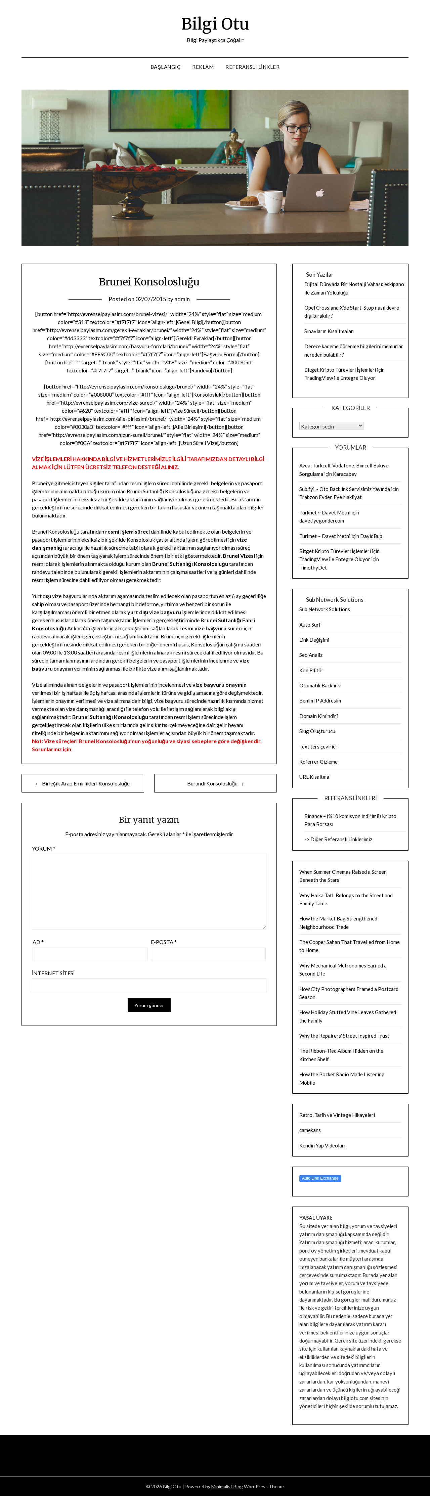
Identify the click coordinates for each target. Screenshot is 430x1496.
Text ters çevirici (318, 746)
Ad (38, 942)
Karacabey (345, 474)
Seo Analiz (310, 655)
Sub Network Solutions (324, 609)
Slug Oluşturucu (317, 731)
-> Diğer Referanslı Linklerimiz (338, 839)
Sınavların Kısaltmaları (329, 331)
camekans (310, 1130)
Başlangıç (165, 67)
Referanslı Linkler (252, 67)
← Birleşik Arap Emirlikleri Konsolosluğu (83, 783)
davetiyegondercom (321, 520)
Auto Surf (310, 625)
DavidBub (371, 536)
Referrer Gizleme (318, 762)
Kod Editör (311, 670)
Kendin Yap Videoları (322, 1145)
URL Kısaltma (314, 777)
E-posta (164, 942)
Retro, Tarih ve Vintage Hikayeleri (337, 1115)
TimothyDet (313, 567)
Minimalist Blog (227, 1486)
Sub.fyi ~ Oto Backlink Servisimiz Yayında (344, 489)
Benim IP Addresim (320, 700)
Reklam (203, 67)
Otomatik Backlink (319, 685)
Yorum (43, 848)
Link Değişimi (314, 640)
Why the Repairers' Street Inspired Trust (344, 1036)
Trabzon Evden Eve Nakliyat (330, 497)
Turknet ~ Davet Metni (324, 512)
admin (182, 299)
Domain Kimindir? (319, 716)
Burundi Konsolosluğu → (215, 783)
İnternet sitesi (53, 973)
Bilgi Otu (215, 24)
